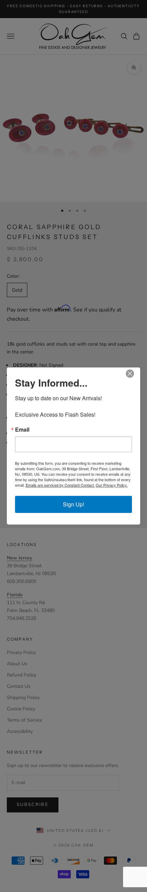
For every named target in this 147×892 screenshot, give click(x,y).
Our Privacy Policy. (112, 485)
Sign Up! (73, 504)
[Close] (134, 374)
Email (22, 429)
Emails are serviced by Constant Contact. (60, 485)
